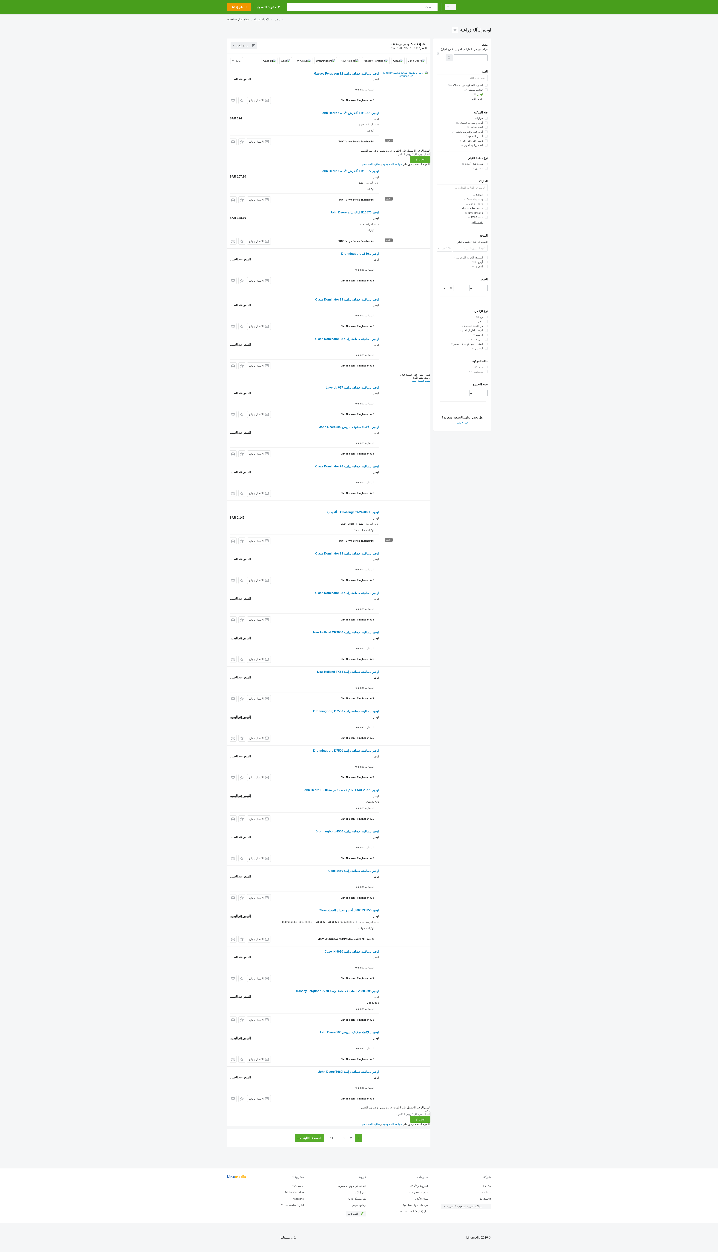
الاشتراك (420, 159)
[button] (241, 100)
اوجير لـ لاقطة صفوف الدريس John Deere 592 (349, 427)
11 (331, 1138)
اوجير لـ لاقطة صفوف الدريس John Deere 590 (349, 1032)
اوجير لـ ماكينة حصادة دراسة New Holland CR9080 (346, 632)
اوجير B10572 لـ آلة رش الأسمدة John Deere (350, 171)
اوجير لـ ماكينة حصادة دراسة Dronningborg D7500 (346, 711)
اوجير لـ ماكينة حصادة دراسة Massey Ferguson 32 (346, 73)
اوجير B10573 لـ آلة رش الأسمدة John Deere (350, 113)
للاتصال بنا (485, 1198)
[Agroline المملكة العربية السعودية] (476, 7)
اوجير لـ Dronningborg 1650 (360, 253)
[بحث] (434, 7)
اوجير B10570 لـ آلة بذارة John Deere (354, 212)
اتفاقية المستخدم (371, 164)
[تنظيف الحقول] (438, 53)
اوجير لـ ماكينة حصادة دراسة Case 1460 (353, 870)
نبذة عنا (487, 1186)
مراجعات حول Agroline (415, 1205)
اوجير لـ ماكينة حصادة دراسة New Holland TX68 (348, 671)
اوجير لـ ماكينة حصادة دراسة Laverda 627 (352, 387)
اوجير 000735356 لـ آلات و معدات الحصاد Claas (349, 910)
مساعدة (486, 1192)
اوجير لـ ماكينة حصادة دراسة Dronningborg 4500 (347, 831)
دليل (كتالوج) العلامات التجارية (412, 1211)
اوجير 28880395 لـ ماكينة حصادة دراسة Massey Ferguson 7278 (337, 991)
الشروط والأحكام (419, 1186)
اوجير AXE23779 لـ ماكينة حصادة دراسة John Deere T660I (341, 790)
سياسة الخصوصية (392, 164)
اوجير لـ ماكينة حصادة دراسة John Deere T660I (348, 1071)
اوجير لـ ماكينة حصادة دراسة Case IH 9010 (352, 951)
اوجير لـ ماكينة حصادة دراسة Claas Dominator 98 (347, 299)
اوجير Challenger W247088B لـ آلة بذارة (353, 512)
